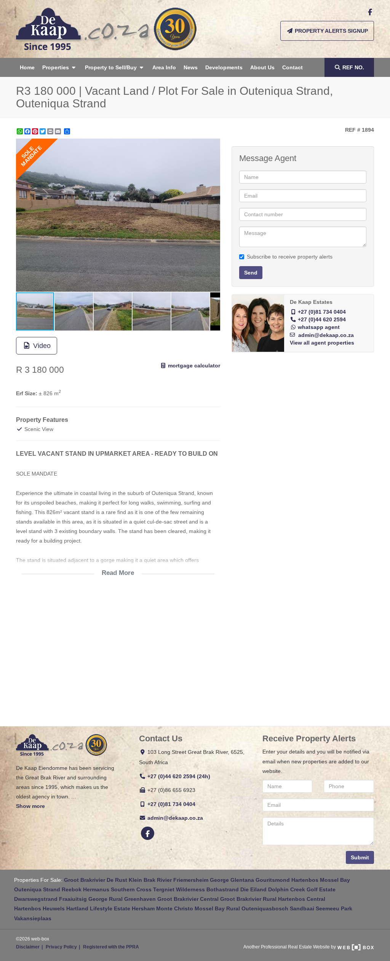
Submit (360, 857)
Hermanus (96, 889)
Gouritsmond (273, 880)
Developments (224, 67)
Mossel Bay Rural (217, 908)
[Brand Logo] (106, 29)
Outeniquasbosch (264, 908)
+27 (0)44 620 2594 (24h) (178, 776)
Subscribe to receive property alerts (289, 257)
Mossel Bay (335, 880)
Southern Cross (131, 889)
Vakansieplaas (32, 918)
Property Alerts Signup (330, 31)
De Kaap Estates (311, 302)
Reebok (72, 889)
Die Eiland (253, 889)
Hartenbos (304, 880)
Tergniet (163, 889)
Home (27, 67)
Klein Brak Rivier (150, 880)
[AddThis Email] (58, 131)
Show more (30, 806)
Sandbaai (302, 908)
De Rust (117, 880)
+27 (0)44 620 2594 (322, 319)
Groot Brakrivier (84, 880)
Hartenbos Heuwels (39, 908)
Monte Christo (174, 908)
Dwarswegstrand (36, 899)
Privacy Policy (61, 947)
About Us (262, 67)
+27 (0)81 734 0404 (322, 312)
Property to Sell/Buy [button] (111, 67)
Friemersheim (190, 880)
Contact (292, 67)
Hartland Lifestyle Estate (98, 908)
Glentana (242, 880)
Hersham (143, 908)
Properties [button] (56, 67)
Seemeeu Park (334, 908)
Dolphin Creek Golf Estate (302, 889)
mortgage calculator (193, 365)
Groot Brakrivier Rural (248, 899)
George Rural (105, 899)
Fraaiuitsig (73, 899)
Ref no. (353, 67)
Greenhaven (140, 899)
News (191, 67)
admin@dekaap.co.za (326, 335)
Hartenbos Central (301, 899)
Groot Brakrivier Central (188, 899)
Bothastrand (222, 889)
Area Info (164, 67)
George (219, 880)
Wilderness (190, 889)
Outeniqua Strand (37, 889)
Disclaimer (28, 947)
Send (250, 273)
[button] (213, 145)
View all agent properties (322, 343)
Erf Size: (26, 393)
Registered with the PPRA (111, 947)
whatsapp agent (319, 327)
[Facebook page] (370, 12)
